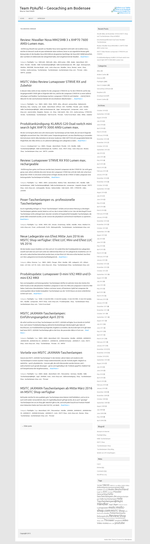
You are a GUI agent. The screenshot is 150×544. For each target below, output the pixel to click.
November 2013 (102, 224)
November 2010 (102, 352)
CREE (68, 62)
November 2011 (102, 310)
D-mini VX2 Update (85, 299)
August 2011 (101, 320)
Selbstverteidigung (69, 376)
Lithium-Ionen (123, 504)
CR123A (105, 489)
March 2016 (100, 132)
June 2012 (100, 285)
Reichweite (121, 513)
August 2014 (101, 192)
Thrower (79, 70)
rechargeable (40, 188)
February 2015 (101, 171)
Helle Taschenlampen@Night (46, 64)
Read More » (85, 57)
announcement (114, 487)
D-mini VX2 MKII (73, 299)
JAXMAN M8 (25, 341)
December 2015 (102, 139)
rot (51, 112)
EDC (86, 62)
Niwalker (63, 67)
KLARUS (55, 148)
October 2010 (101, 356)
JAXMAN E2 (87, 338)
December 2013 (102, 221)
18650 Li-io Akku (115, 485)
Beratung (23, 106)
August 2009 (101, 406)
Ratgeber (40, 112)
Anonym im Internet (103, 431)
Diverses (34, 262)
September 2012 (102, 274)
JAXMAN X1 (45, 341)
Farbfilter (69, 106)
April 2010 (100, 377)
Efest (22, 64)
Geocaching (102, 494)
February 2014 (101, 214)
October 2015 (101, 146)
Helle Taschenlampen (103, 438)
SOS (71, 112)
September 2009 (102, 402)
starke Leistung (31, 70)
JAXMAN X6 (54, 341)
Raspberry (100, 92)
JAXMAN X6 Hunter (65, 341)
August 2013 (101, 235)
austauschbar (73, 104)
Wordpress (128, 539)
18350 (45, 224)
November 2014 (102, 182)
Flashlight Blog (101, 435)
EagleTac (100, 492)
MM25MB (30, 67)
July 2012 (100, 281)
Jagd (37, 376)
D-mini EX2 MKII (48, 299)
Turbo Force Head (70, 114)
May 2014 (100, 203)
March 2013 (100, 253)
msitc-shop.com (54, 67)
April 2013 (100, 249)
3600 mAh (49, 62)
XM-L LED (111, 523)
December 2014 (102, 178)
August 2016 (101, 117)
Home (22, 18)
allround (65, 104)
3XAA (50, 104)
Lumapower (75, 109)
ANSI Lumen (62, 62)
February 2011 (101, 342)
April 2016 (100, 128)
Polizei (113, 513)
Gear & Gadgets (102, 85)
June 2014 (100, 199)
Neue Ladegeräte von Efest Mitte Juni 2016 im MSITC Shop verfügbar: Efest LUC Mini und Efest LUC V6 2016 (56, 240)
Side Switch (61, 112)
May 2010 (100, 374)
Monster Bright (39, 67)
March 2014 (100, 210)
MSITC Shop (67, 148)
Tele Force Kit (52, 114)
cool (39, 106)
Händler (33, 64)
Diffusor (58, 106)
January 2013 (101, 260)
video (85, 70)
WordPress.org (102, 474)
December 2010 (102, 349)
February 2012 (101, 299)
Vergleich (118, 520)
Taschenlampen (53, 70)
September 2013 (102, 231)
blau (29, 106)
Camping (34, 106)
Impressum (41, 18)
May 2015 (100, 160)
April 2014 (100, 206)
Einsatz (54, 224)
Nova (69, 67)
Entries (100, 467)
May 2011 (100, 331)
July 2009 (100, 410)
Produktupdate (64, 301)
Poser (34, 227)
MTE (126, 511)
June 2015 (100, 157)
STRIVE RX (88, 112)
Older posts (27, 426)
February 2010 (101, 385)
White (83, 114)
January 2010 (101, 388)
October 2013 (101, 228)
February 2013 (101, 256)
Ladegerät (75, 262)
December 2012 (102, 263)
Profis (48, 227)
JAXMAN (79, 338)
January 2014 (101, 217)
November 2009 (102, 395)
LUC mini (27, 265)
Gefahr (68, 224)
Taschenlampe (42, 70)
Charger (48, 146)
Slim (67, 112)
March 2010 (100, 381)
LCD (81, 262)
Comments (102, 471)
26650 (45, 104)
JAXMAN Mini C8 (35, 341)
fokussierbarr (55, 410)
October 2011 (101, 313)
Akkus (29, 262)
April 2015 (100, 164)
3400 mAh (42, 62)
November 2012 (102, 267)
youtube (28, 72)
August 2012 (101, 278)
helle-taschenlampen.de (64, 64)
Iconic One (107, 539)
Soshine (23, 70)
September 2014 (102, 189)
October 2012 (101, 271)
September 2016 (102, 114)
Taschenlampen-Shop (64, 265)
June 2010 (100, 370)
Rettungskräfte (56, 227)
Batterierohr (82, 104)
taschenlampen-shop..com (67, 70)
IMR (74, 64)
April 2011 (100, 335)
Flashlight (110, 492)
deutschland (80, 62)
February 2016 (101, 135)
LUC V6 (34, 265)
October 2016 (101, 110)
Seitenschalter (56, 188)
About (31, 18)
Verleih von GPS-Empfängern (106, 453)
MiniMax (23, 67)
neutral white (32, 112)
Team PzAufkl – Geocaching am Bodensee (55, 8)
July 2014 (100, 196)
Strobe (23, 114)
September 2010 (102, 360)
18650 (40, 104)
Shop (84, 67)
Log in (99, 464)
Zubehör (89, 114)
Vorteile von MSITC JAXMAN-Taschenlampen (51, 352)
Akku (55, 62)
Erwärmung (61, 224)
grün (80, 106)
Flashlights (30, 62)
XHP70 (23, 72)
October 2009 (101, 399)
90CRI (55, 104)
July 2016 (100, 121)
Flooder (27, 64)
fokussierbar (65, 338)
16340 (40, 224)
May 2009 (100, 417)
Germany (73, 374)
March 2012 (100, 295)
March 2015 (100, 167)
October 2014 (101, 185)
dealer (73, 62)
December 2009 (102, 392)
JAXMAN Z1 (76, 341)
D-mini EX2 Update (61, 299)
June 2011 (100, 328)
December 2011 (102, 306)
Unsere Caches (101, 99)
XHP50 (63, 343)
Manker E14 (86, 224)
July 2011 (100, 324)
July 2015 (100, 153)
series (79, 67)
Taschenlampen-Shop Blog (105, 449)
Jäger (78, 64)
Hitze (79, 224)
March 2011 (100, 338)
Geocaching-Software (104, 88)
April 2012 (100, 292)
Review (74, 67)
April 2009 (100, 420)
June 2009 (100, 413)
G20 (69, 146)
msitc (46, 67)
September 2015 (102, 149)
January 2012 (101, 303)
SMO (71, 188)
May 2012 (100, 288)
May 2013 (100, 246)
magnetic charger (81, 185)
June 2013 (100, 242)
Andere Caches (101, 74)
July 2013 (100, 238)
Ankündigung (102, 487)
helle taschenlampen (108, 499)
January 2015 (101, 174)
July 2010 (100, 367)
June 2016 (100, 124)
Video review (103, 523)
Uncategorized (32, 146)
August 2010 (101, 363)
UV (59, 343)
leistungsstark (85, 64)
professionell (41, 227)
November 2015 (102, 142)
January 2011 (101, 345)
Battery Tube (62, 182)
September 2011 (102, 317)
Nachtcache (100, 513)
